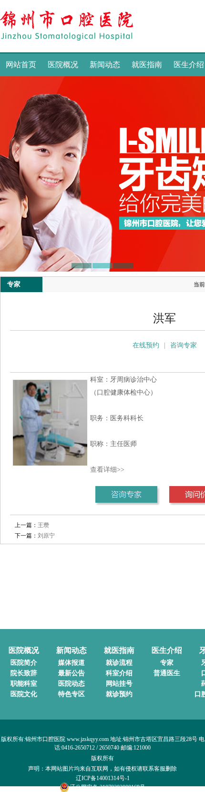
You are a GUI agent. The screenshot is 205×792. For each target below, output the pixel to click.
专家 (167, 662)
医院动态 (71, 683)
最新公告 (71, 673)
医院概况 (63, 65)
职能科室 (23, 683)
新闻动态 (105, 65)
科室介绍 (119, 673)
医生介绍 (167, 650)
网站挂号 (119, 683)
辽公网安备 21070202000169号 (107, 787)
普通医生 (167, 673)
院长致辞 (23, 673)
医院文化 (23, 694)
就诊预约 (119, 694)
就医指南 (147, 65)
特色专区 (71, 694)
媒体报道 (71, 662)
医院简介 (23, 662)
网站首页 (21, 65)
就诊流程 (119, 662)
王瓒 (43, 525)
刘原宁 (46, 535)
